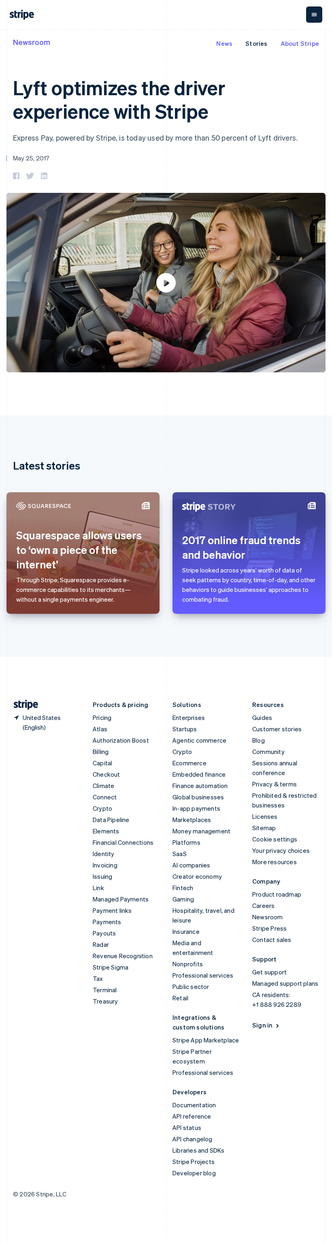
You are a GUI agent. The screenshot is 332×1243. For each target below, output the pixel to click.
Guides (262, 717)
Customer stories (277, 729)
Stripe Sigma (110, 967)
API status (186, 1127)
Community (268, 752)
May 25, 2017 (31, 158)
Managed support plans (285, 983)
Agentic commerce (199, 740)
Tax (98, 978)
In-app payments (196, 808)
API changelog (192, 1139)
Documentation (194, 1105)
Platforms (186, 842)
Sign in (262, 1025)
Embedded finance (199, 774)
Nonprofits (187, 964)
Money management (201, 831)
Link (98, 888)
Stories (256, 43)
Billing (101, 752)
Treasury (105, 1001)
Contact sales (272, 939)
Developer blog (194, 1173)
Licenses (265, 816)
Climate (103, 786)
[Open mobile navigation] (314, 14)
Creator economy (197, 876)
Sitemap (264, 828)
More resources (274, 862)
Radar (101, 944)
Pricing (102, 717)
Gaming (183, 899)
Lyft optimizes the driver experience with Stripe (119, 99)
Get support (269, 972)
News (224, 43)
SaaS (179, 854)
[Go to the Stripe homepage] (23, 705)
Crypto (102, 808)
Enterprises (188, 717)
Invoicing (105, 865)
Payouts (104, 933)
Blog (258, 740)
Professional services (202, 975)
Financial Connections (123, 842)
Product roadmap (276, 894)
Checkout (106, 774)
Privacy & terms (274, 784)
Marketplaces (191, 820)
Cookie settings (274, 839)
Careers (263, 905)
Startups (184, 729)
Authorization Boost (121, 740)
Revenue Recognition (123, 956)
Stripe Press (269, 928)
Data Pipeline (111, 820)
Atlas (100, 729)
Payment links (112, 910)
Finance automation (200, 786)
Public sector (190, 986)
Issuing (102, 876)
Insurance (186, 931)
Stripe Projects (193, 1162)
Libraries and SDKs (198, 1150)
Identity (104, 854)
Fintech (182, 888)
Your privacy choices (281, 850)
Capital (102, 763)
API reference (191, 1116)
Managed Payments (121, 899)
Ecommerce (189, 763)
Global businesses (198, 797)
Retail (180, 998)
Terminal (105, 990)
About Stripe (300, 43)
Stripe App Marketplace (205, 1040)
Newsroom (31, 42)
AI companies (191, 865)
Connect (105, 797)
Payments (107, 922)
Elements (106, 831)
